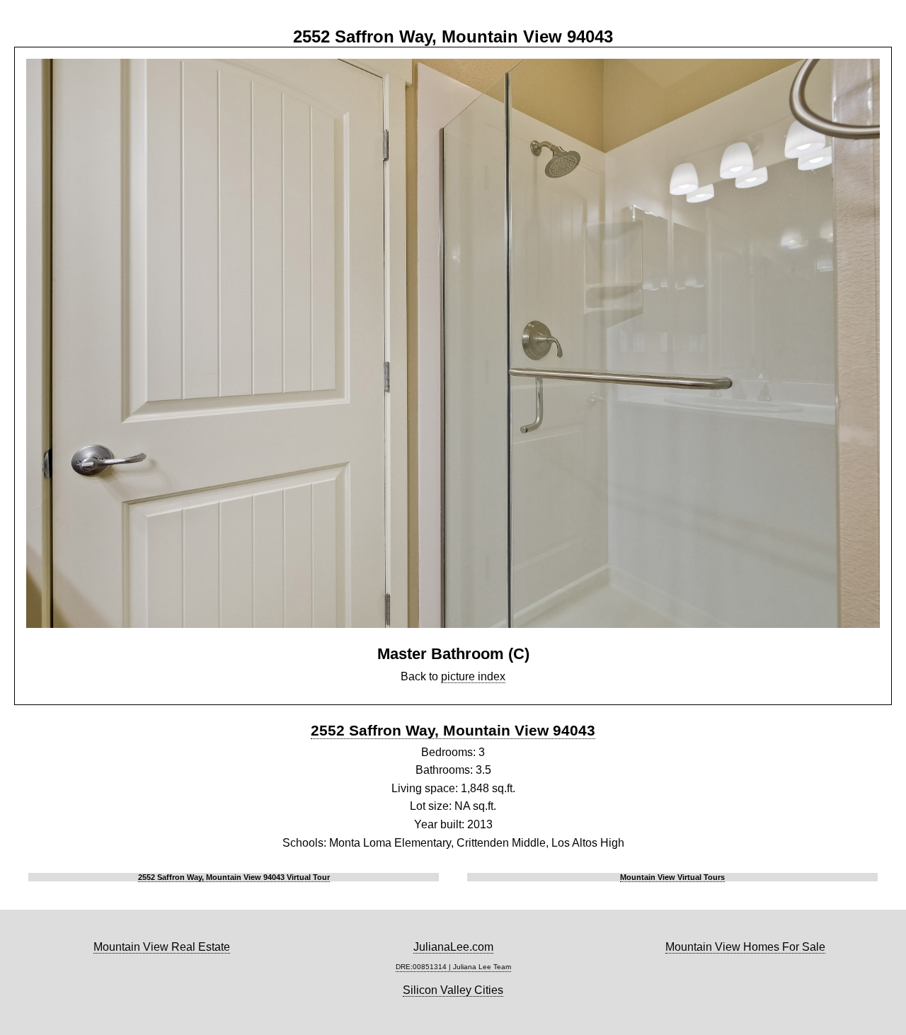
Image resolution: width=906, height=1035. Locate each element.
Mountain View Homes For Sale (745, 947)
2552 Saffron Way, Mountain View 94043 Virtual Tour (234, 877)
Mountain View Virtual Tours (672, 877)
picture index (473, 676)
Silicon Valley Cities (453, 990)
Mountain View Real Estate (161, 947)
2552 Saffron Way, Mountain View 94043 (453, 730)
